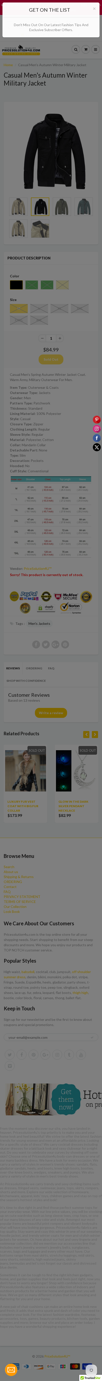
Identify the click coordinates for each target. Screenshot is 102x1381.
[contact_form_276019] (11, 1370)
